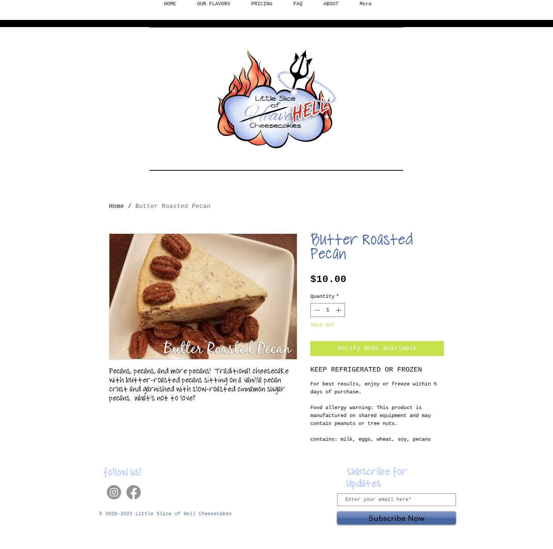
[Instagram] (114, 492)
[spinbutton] (327, 310)
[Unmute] (172, 160)
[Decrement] (316, 310)
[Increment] (339, 310)
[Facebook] (133, 492)
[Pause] (159, 160)
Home (116, 206)
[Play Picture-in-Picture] (380, 160)
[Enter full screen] (393, 160)
